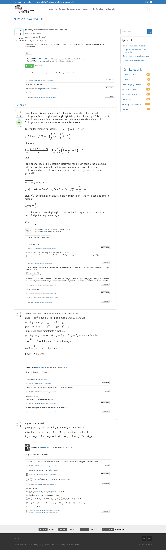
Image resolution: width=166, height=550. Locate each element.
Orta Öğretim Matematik (44, 59)
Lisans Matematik (129, 89)
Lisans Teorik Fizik (129, 94)
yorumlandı (50, 80)
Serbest (125, 109)
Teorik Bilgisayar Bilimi (131, 84)
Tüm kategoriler (133, 69)
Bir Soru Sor (98, 9)
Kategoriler (86, 9)
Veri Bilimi (126, 99)
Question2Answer (71, 544)
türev (28, 53)
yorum (39, 66)
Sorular (62, 9)
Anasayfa (53, 9)
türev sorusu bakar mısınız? (134, 46)
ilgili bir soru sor (33, 237)
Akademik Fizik (128, 79)
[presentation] (64, 128)
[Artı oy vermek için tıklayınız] (16, 31)
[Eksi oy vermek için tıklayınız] (16, 33)
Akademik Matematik (130, 74)
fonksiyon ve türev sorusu (133, 60)
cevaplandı (68, 229)
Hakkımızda (110, 9)
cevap (30, 66)
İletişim (16, 539)
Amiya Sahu (44, 544)
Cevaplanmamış (73, 9)
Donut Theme (20, 544)
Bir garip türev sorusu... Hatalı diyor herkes (135, 51)
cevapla (110, 79)
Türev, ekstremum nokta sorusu (136, 56)
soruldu (84, 59)
